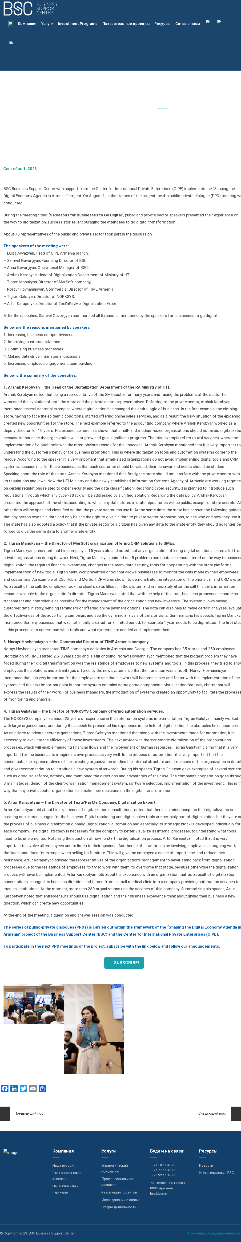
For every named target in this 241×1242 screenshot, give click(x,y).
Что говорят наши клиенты (66, 1176)
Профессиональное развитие (117, 1182)
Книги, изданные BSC (216, 1173)
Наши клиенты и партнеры (65, 1189)
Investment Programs (78, 23)
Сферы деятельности (118, 1207)
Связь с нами (187, 23)
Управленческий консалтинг (114, 1168)
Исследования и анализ (121, 1200)
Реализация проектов (119, 1192)
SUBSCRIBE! (126, 962)
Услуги (47, 23)
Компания (27, 23)
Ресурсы (162, 23)
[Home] (10, 24)
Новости (206, 1165)
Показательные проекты (126, 23)
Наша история (63, 1165)
